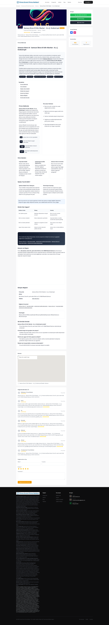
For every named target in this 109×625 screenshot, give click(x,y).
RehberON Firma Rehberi (35, 595)
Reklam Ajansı (36, 497)
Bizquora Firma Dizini (27, 586)
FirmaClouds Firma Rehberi (20, 609)
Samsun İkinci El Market (20, 527)
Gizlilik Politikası (59, 501)
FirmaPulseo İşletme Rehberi (31, 597)
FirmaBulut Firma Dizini (23, 603)
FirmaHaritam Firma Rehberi (21, 590)
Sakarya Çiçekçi (28, 533)
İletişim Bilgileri (24, 95)
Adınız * (19, 461)
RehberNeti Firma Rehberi (23, 605)
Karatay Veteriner (23, 509)
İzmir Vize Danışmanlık (27, 559)
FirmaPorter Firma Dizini (29, 598)
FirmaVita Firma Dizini (19, 602)
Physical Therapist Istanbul (31, 565)
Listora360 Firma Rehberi (31, 612)
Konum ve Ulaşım (24, 93)
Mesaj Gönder (75, 503)
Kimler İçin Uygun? (24, 91)
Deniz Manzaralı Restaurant (30, 542)
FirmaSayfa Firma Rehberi (31, 607)
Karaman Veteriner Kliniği (28, 515)
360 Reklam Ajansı (33, 503)
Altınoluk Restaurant (28, 541)
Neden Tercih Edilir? (25, 89)
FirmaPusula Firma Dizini (30, 590)
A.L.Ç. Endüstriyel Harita (28, 528)
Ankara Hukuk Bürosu (20, 579)
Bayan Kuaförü (25, 512)
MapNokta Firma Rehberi (28, 606)
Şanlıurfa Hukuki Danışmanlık (21, 532)
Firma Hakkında (24, 84)
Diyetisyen (36, 555)
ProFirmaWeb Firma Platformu (29, 588)
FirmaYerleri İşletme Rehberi (26, 593)
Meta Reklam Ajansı (26, 503)
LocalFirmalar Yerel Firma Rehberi (21, 591)
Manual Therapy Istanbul (32, 568)
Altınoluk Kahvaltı (35, 541)
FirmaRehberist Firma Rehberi (20, 598)
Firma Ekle (87, 2)
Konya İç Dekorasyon (31, 519)
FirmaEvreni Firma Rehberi (28, 589)
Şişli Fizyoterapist (29, 566)
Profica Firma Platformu (28, 587)
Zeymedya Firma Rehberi (20, 587)
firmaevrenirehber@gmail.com (79, 500)
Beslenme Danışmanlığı (20, 554)
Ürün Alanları (23, 86)
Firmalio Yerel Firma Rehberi (23, 587)
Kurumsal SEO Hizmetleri (33, 504)
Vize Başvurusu (19, 560)
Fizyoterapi (33, 570)
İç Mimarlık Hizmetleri (22, 519)
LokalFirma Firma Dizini (31, 605)
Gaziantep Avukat (30, 545)
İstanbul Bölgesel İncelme (34, 550)
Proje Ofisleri (30, 518)
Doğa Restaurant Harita (32, 544)
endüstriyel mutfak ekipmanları (43, 241)
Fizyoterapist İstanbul (20, 564)
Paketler (69, 2)
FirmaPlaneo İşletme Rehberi (27, 599)
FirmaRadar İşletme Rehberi (32, 608)
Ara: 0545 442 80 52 (82, 15)
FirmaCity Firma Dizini (19, 596)
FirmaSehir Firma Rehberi (35, 593)
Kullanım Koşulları (59, 499)
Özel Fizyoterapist (24, 574)
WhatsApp (81, 18)
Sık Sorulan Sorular (24, 97)
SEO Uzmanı (26, 500)
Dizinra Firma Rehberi (19, 599)
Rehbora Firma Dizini (24, 608)
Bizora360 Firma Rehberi (29, 611)
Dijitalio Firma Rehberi (32, 601)
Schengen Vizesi (35, 559)
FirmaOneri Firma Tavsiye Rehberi (34, 594)
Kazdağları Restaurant (20, 542)
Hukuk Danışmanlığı (26, 546)
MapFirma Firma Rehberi (33, 602)
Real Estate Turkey (27, 521)
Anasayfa (18, 6)
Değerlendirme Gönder (24, 482)
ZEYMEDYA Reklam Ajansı (21, 506)
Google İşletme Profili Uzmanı (30, 502)
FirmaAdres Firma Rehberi (32, 590)
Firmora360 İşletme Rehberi (20, 611)
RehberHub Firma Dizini (20, 597)
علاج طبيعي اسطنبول (23, 567)
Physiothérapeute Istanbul (21, 568)
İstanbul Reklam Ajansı (31, 496)
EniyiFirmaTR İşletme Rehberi (23, 594)
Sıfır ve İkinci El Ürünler (30, 527)
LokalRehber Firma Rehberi (20, 604)
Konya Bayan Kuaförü (33, 512)
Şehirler (59, 2)
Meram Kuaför (19, 512)
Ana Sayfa (47, 2)
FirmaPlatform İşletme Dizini (31, 591)
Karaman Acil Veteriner (26, 516)
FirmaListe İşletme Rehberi (23, 590)
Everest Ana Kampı (22, 583)
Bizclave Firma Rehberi (19, 586)
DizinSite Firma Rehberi (36, 596)
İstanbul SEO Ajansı (20, 499)
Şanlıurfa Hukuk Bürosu (26, 531)
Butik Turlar (31, 582)
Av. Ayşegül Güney (25, 580)
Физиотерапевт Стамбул (32, 567)
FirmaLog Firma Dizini (19, 595)
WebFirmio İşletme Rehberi (24, 602)
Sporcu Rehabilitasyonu (31, 572)
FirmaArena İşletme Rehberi (28, 602)
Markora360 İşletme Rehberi (23, 612)
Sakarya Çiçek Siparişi (20, 534)
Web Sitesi (81, 22)
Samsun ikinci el (22, 241)
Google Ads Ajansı (19, 500)
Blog (64, 2)
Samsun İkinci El (27, 526)
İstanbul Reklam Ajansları (28, 497)
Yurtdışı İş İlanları (19, 559)
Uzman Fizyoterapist (20, 576)
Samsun (37, 6)
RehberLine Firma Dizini (36, 606)
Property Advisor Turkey (27, 523)
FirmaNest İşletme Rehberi (28, 597)
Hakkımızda (58, 495)
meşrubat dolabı (31, 241)
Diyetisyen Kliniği (19, 555)
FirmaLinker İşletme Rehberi (30, 600)
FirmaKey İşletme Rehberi (31, 603)
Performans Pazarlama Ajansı (22, 504)
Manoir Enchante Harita (30, 513)
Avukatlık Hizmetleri (35, 531)
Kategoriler (54, 2)
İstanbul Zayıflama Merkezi (29, 551)
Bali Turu (28, 583)
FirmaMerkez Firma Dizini (25, 592)
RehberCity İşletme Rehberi (28, 596)
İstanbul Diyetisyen (25, 550)
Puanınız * (20, 467)
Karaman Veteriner (33, 514)
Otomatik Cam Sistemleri (30, 539)
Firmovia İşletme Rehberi (36, 589)
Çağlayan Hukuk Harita (32, 532)
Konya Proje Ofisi (24, 518)
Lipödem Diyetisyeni (20, 551)
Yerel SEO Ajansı (21, 502)
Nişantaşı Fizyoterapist (20, 566)
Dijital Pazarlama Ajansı (33, 499)
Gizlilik (87, 619)
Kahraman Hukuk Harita (33, 547)
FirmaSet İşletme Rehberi (27, 595)
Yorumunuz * (20, 471)
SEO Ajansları (31, 584)
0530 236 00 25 (76, 496)
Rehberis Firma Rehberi (22, 600)
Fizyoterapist (27, 570)
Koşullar (91, 619)
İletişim (57, 497)
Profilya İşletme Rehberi (34, 586)
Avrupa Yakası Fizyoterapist (29, 573)
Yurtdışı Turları (25, 582)
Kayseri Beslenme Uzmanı (31, 554)
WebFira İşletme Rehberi (19, 606)
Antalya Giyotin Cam (34, 538)
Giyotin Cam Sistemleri (25, 538)
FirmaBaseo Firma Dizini (23, 597)
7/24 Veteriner (19, 516)
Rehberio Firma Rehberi (29, 610)
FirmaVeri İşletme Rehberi (22, 607)
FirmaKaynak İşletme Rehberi (33, 592)
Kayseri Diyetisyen (31, 553)
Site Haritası (81, 619)
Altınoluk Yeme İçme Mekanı (21, 544)
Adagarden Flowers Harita (24, 535)
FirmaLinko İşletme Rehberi (21, 607)
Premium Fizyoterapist (33, 574)
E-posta (43, 461)
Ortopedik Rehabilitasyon (21, 572)
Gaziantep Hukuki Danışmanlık (22, 547)
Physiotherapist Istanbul (21, 565)
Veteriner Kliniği (19, 515)
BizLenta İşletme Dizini (24, 601)
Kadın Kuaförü (36, 510)
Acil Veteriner (35, 515)
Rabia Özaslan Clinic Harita (21, 557)
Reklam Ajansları (19, 501)
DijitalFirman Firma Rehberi (20, 588)
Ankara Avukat (27, 578)
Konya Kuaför (29, 510)
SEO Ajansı (26, 499)
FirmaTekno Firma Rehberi (29, 607)
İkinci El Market (33, 526)
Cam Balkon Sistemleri (20, 539)
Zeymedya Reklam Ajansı (49, 619)
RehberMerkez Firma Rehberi (20, 592)
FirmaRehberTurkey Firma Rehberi (26, 609)
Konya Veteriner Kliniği (23, 508)
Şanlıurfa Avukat (31, 529)
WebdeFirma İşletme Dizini (32, 587)
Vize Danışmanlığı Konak (27, 560)
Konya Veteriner (30, 507)
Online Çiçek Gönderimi (29, 534)
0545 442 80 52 (35, 298)
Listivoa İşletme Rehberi (22, 610)
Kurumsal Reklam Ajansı (27, 501)
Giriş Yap (80, 2)
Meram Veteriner (31, 508)
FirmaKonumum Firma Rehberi (30, 592)
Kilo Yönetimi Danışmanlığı (28, 555)
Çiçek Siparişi (33, 533)
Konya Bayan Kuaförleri (20, 513)
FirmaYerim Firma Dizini (28, 604)
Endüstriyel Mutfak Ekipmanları (27, 6)
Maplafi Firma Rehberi (19, 589)
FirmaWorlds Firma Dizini (29, 609)
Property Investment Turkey (26, 522)
